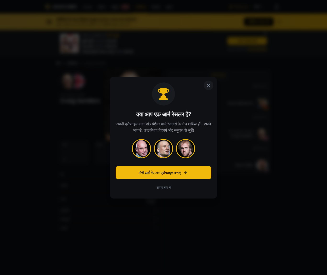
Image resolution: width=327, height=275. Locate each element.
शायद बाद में (164, 187)
